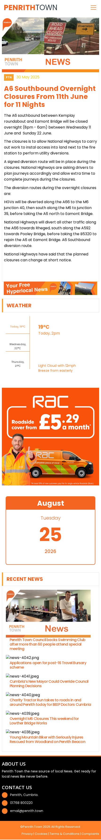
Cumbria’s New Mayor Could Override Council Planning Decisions (49, 683)
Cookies (41, 834)
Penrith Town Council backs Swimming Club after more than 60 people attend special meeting (47, 644)
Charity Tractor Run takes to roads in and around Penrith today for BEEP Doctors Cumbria (50, 702)
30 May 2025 (27, 77)
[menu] (93, 7)
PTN (9, 77)
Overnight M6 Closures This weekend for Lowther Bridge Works (44, 720)
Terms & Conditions (64, 834)
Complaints (90, 834)
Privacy (27, 834)
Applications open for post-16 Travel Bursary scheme (48, 665)
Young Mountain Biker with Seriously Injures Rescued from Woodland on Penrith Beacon (47, 739)
